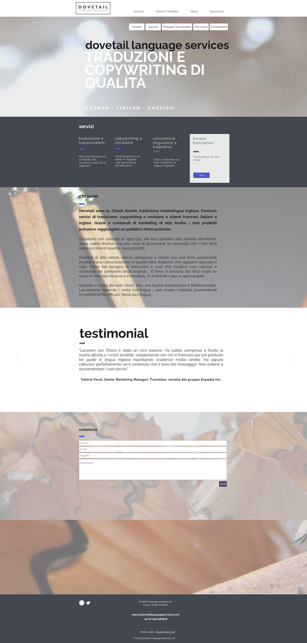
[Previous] (17, 360)
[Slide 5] (162, 404)
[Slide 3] (153, 404)
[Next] (289, 360)
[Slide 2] (149, 404)
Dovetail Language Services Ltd (156, 601)
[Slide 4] (158, 404)
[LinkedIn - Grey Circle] (81, 603)
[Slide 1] (145, 404)
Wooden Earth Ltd (165, 632)
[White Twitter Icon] (88, 603)
